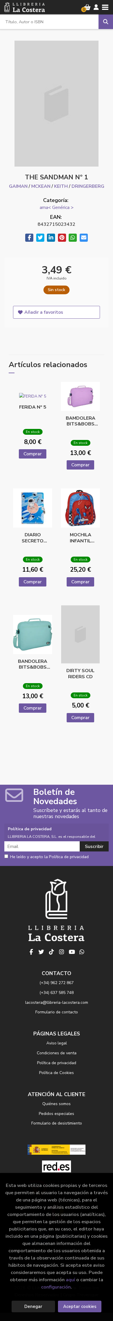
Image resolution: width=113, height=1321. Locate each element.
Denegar (33, 1306)
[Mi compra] (87, 7)
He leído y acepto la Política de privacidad (49, 857)
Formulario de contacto (56, 1012)
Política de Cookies (56, 1072)
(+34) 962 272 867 (56, 983)
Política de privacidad (56, 1063)
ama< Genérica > (57, 207)
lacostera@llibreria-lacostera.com (56, 1002)
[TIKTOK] (51, 952)
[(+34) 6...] (82, 952)
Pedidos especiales (56, 1113)
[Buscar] (106, 22)
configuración (56, 1287)
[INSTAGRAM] (61, 952)
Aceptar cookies (79, 1306)
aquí (70, 1279)
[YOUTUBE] (72, 952)
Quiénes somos (56, 1104)
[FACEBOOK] (31, 952)
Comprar (32, 454)
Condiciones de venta (56, 1053)
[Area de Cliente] (96, 7)
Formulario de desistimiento (56, 1123)
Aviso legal (56, 1043)
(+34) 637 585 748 (56, 992)
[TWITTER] (41, 952)
